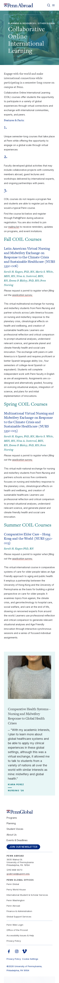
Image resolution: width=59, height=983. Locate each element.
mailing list (13, 226)
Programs (12, 817)
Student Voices (15, 829)
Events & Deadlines (17, 840)
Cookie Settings (30, 959)
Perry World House (16, 889)
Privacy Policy (14, 941)
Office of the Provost (17, 930)
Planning (11, 823)
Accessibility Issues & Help (20, 935)
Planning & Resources (22, 23)
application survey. (22, 295)
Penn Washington (16, 900)
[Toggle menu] (53, 5)
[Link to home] (18, 5)
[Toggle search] (48, 5)
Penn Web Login (15, 924)
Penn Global (13, 884)
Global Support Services (19, 916)
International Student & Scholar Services (27, 895)
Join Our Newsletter (23, 846)
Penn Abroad (13, 905)
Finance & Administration (19, 911)
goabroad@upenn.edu (18, 873)
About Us (12, 834)
